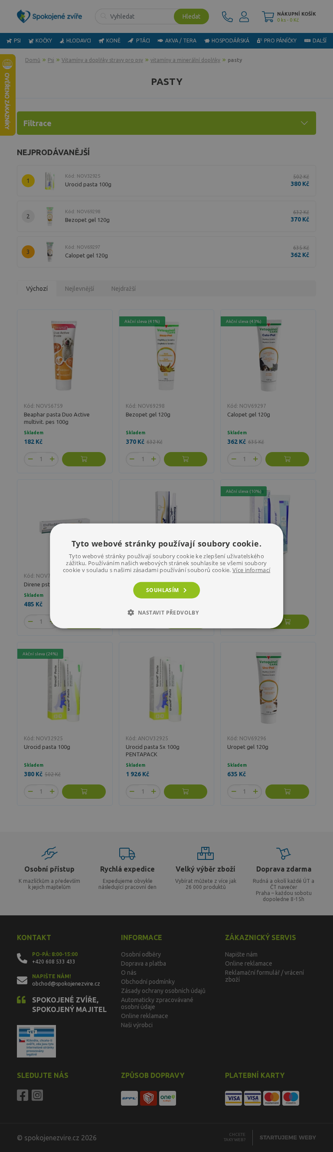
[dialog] (166, 576)
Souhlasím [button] (162, 590)
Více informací (251, 570)
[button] (166, 612)
